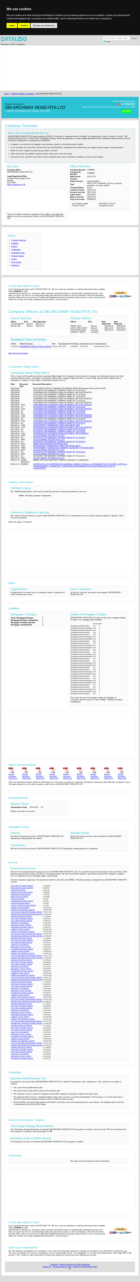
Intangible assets (18, 253)
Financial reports (17, 256)
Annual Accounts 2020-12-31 (108, 776)
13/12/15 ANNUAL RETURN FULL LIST (49, 435)
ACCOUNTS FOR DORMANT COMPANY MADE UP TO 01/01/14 (59, 442)
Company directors (18, 240)
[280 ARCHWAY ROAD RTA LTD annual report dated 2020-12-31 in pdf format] (110, 770)
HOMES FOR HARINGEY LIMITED (23, 910)
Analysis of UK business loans (85, 1267)
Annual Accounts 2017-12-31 (81, 776)
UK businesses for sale (62, 1267)
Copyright (53, 1265)
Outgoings (15, 265)
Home (6, 94)
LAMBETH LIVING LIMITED (20, 907)
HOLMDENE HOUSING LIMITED (22, 901)
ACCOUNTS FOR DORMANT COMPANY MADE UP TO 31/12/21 (59, 407)
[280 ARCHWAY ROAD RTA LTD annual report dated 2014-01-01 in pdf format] (28, 770)
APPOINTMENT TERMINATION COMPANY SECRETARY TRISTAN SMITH (63, 448)
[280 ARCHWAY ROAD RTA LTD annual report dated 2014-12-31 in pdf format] (42, 770)
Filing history (16, 262)
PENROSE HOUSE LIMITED (20, 894)
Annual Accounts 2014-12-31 (40, 776)
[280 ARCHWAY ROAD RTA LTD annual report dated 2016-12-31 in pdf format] (69, 770)
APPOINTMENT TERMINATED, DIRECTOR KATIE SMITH (56, 446)
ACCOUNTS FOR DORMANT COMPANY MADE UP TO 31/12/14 (59, 438)
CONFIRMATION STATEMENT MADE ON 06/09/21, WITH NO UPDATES (62, 409)
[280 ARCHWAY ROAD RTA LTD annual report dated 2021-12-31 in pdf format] (124, 770)
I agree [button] (12, 25)
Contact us (47, 1267)
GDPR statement (83, 1265)
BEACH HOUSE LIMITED (19, 897)
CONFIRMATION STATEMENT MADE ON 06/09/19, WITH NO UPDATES (62, 417)
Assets (14, 259)
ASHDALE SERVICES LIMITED (21, 916)
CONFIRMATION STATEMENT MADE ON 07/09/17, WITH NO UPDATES (62, 427)
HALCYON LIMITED (17, 899)
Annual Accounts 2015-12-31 (53, 776)
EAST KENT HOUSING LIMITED (22, 886)
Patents (14, 246)
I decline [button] (24, 25)
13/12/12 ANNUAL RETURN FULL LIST (49, 454)
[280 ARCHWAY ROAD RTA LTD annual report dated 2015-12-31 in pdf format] (55, 770)
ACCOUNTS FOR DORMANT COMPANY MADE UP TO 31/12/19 (59, 413)
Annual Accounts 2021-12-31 (122, 776)
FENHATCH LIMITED (18, 890)
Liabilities (15, 243)
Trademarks (16, 250)
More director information (18, 353)
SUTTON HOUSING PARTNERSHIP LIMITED (26, 912)
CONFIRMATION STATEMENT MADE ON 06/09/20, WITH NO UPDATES (62, 415)
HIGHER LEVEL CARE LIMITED (22, 892)
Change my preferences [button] (44, 25)
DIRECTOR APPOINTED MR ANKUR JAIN (50, 444)
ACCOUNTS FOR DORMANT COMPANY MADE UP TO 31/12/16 (59, 429)
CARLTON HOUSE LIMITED (20, 903)
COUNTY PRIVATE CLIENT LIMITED (23, 905)
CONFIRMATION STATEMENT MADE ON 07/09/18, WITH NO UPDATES (62, 421)
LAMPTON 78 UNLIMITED (20, 923)
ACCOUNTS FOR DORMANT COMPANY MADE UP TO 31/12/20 (59, 411)
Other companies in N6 (16, 185)
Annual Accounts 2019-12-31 (95, 776)
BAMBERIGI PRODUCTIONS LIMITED (35, 347)
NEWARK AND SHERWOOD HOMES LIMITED (26, 914)
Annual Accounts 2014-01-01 (26, 776)
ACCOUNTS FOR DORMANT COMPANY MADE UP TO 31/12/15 (59, 431)
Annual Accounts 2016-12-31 (67, 776)
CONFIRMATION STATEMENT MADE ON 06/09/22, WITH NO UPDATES (62, 405)
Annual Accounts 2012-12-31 (12, 776)
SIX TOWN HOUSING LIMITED (21, 921)
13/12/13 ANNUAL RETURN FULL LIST (49, 450)
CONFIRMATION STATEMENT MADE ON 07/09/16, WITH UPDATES (61, 433)
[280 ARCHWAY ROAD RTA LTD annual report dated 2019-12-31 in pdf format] (97, 770)
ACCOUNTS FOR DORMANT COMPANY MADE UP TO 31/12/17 (59, 423)
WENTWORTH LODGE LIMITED (22, 888)
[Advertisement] (70, 68)
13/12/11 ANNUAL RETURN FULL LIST (48, 458)
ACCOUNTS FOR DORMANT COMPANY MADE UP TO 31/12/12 (59, 452)
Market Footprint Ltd (68, 1265)
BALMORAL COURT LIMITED (21, 925)
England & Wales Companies (23, 94)
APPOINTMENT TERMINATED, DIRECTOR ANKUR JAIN (56, 425)
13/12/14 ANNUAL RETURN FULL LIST (49, 440)
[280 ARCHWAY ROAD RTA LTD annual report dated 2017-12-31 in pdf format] (83, 770)
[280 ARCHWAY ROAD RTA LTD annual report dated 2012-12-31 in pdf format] (14, 770)
